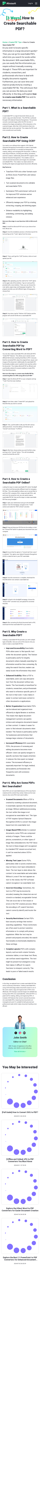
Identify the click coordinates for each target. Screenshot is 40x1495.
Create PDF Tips (15, 42)
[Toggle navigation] (36, 3)
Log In (30, 3)
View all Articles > (20, 1051)
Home (5, 42)
